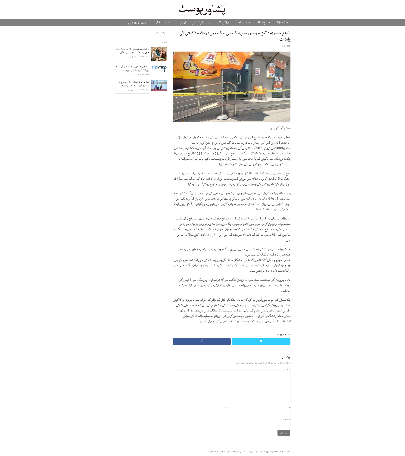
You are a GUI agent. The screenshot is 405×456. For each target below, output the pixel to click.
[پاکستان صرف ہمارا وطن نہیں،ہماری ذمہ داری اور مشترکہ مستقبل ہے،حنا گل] (159, 49)
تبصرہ (288, 368)
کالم (158, 22)
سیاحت (169, 22)
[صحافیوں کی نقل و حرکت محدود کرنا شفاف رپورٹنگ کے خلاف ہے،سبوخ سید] (159, 66)
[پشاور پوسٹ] (202, 9)
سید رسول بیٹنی (132, 57)
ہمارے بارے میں (139, 22)
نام (289, 407)
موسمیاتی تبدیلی (201, 22)
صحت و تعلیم (243, 22)
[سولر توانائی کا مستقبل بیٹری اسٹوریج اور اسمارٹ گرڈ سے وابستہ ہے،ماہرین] (159, 82)
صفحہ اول (282, 22)
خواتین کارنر (223, 22)
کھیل (183, 22)
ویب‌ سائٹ (287, 419)
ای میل (226, 407)
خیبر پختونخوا (263, 22)
